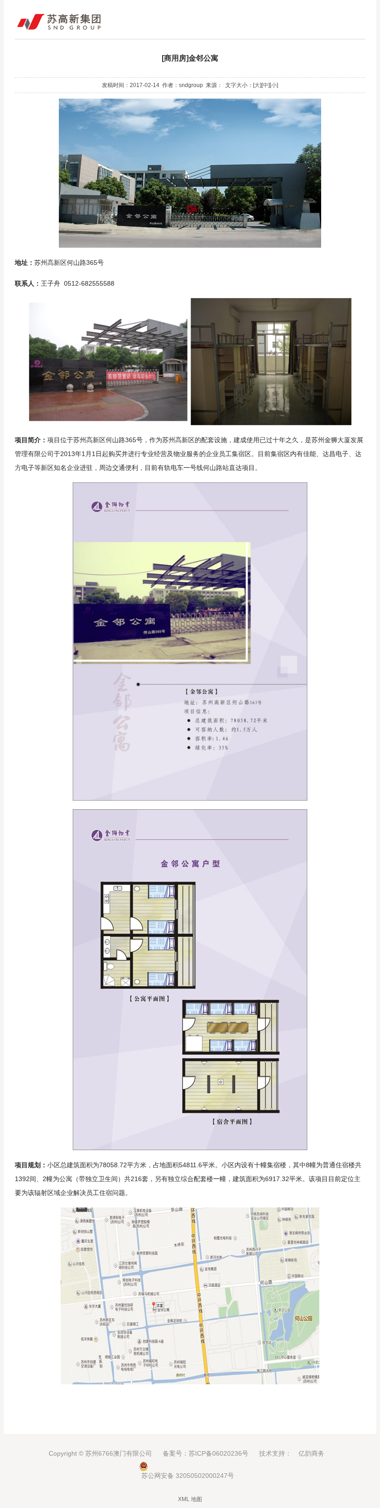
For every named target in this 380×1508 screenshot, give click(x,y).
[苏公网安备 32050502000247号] (190, 1466)
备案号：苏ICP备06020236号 (205, 1453)
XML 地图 (190, 1499)
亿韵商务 (311, 1453)
